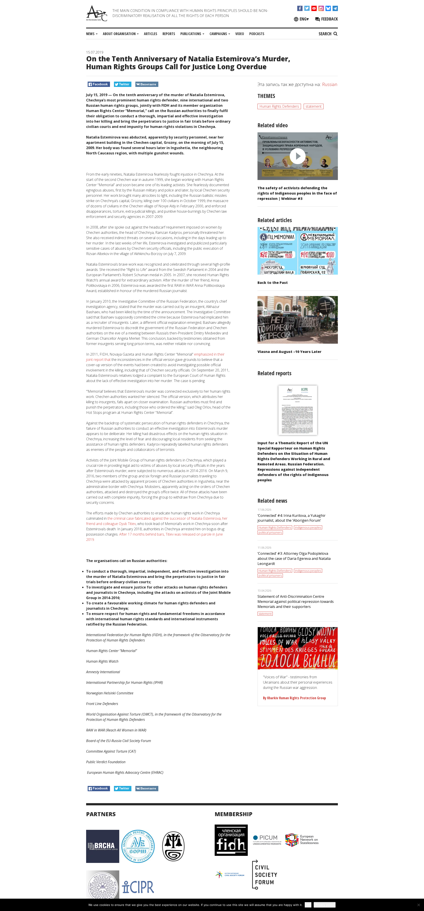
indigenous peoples (308, 527)
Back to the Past (272, 282)
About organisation (119, 33)
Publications (191, 33)
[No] (418, 905)
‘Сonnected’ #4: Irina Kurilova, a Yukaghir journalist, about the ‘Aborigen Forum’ (291, 518)
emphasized (203, 354)
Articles (150, 33)
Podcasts (256, 33)
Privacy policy (324, 905)
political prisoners (270, 532)
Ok (308, 905)
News (90, 33)
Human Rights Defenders (279, 106)
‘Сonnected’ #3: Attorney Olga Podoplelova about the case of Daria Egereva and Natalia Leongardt (294, 558)
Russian (329, 84)
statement (314, 106)
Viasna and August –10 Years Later (289, 351)
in (215, 354)
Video (239, 33)
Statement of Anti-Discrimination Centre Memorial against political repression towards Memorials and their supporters (295, 601)
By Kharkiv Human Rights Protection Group (294, 697)
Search (326, 34)
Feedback (329, 19)
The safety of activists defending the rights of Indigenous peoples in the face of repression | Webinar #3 (297, 193)
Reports (169, 33)
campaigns (219, 33)
